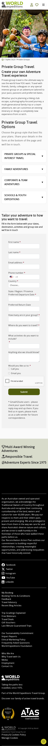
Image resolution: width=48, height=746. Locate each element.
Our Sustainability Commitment (17, 633)
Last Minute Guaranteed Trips (16, 625)
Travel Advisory (9, 602)
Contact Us (7, 666)
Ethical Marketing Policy (13, 639)
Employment (8, 663)
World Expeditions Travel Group (29, 693)
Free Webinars (9, 616)
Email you (16, 373)
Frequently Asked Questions (16, 642)
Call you (15, 368)
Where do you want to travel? (23, 325)
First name (13, 242)
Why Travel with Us (11, 656)
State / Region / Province (20, 291)
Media (5, 659)
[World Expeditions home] (12, 5)
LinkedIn (9, 581)
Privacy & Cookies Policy (14, 734)
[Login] (31, 4)
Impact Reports (9, 636)
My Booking (7, 592)
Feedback (6, 599)
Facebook (10, 564)
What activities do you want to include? (23, 337)
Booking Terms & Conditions (16, 595)
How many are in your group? (23, 315)
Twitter (9, 569)
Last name (13, 252)
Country (12, 281)
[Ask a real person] (43, 741)
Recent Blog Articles (11, 605)
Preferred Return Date (19, 304)
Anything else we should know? (23, 352)
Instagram (10, 573)
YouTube (10, 577)
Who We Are (8, 653)
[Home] (3, 59)
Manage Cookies (10, 737)
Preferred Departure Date (21, 294)
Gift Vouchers (8, 622)
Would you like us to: (18, 365)
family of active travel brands (29, 698)
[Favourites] (36, 4)
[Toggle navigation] (43, 5)
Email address (15, 262)
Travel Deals (8, 619)
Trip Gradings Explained (13, 612)
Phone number (15, 272)
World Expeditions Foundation (17, 645)
